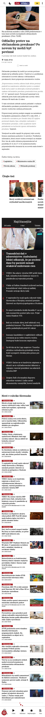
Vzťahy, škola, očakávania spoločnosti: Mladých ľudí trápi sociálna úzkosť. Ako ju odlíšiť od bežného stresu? (15, 437)
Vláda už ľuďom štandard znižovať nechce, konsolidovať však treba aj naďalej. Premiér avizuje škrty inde (24, 288)
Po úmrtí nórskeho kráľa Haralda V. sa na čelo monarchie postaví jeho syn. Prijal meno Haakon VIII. (24, 313)
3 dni (22, 225)
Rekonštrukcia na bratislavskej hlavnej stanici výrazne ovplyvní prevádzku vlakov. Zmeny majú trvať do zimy (15, 561)
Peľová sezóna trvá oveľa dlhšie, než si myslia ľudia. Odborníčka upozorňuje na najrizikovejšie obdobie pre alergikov (14, 422)
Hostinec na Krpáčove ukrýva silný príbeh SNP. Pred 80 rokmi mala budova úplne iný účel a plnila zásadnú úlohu (14, 517)
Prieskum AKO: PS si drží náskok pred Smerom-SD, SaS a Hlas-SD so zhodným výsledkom (15, 589)
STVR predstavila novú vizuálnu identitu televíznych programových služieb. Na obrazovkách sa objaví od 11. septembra (14, 632)
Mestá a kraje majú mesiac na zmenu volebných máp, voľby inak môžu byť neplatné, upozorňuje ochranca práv (15, 406)
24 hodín (7, 225)
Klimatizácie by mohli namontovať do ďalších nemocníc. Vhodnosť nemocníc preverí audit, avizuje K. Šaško (15, 678)
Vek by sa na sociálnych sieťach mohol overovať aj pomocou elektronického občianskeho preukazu (14, 663)
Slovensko (14, 181)
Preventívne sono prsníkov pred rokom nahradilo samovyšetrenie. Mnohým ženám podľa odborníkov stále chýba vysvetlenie (15, 616)
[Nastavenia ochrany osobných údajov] (4, 712)
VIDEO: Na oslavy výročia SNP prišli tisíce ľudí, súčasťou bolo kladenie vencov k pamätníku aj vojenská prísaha (24, 276)
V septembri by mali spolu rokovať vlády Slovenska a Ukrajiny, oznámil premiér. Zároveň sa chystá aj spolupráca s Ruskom (24, 301)
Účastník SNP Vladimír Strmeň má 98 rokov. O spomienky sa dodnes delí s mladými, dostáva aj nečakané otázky (15, 546)
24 (37, 3)
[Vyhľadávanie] (4, 3)
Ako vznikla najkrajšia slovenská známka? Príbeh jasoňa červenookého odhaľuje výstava (15, 648)
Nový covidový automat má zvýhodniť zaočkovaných (21, 200)
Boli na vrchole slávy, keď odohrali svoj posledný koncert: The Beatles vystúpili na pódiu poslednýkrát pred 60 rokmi (24, 325)
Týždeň (37, 225)
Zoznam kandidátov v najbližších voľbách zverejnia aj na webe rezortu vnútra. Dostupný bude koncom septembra (24, 338)
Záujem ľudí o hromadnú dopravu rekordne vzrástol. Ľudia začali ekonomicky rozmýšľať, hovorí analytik (23, 380)
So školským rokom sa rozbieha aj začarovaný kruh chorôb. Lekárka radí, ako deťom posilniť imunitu (15, 452)
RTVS (11, 60)
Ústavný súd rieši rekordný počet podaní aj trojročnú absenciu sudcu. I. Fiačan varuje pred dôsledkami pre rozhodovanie (15, 694)
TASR (6, 60)
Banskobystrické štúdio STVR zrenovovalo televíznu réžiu (13, 576)
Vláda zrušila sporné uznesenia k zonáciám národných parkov (15, 601)
